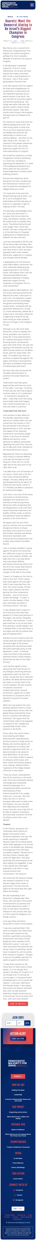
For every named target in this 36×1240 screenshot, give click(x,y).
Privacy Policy (10, 1215)
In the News (22, 17)
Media (10, 17)
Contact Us (21, 1215)
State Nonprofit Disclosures (23, 1218)
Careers (15, 1217)
